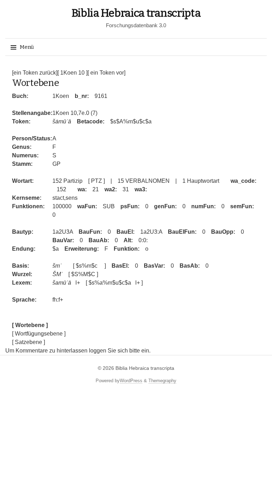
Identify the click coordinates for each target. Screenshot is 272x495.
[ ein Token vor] (106, 73)
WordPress (131, 380)
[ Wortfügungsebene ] (39, 334)
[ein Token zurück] (34, 73)
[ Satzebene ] (28, 342)
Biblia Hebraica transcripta (136, 13)
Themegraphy (162, 380)
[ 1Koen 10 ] (72, 73)
